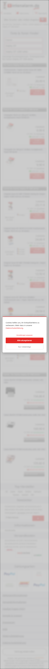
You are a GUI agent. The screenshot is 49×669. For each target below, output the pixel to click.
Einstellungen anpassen (25, 335)
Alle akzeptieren (24, 340)
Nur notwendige (24, 347)
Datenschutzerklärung (14, 328)
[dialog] (24, 334)
